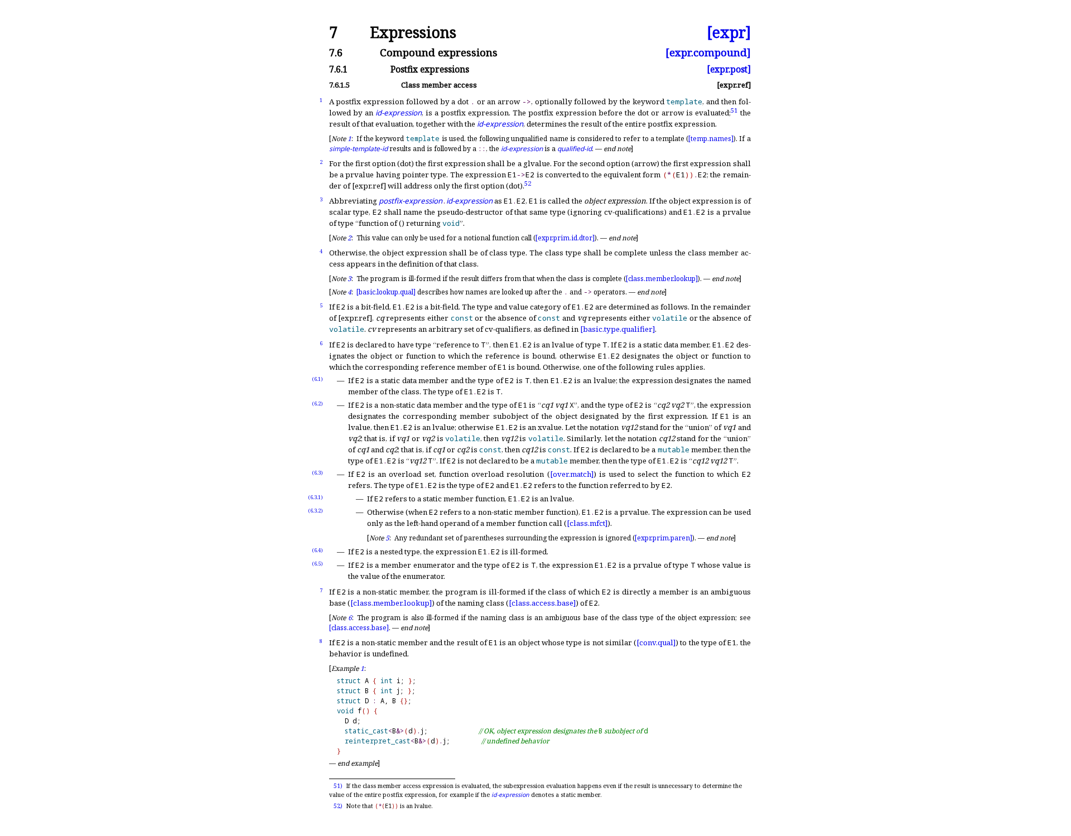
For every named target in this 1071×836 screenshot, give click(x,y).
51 (734, 109)
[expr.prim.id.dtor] (565, 238)
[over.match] (572, 474)
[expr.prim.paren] (663, 538)
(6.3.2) (315, 510)
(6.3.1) (315, 497)
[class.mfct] (587, 523)
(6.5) (317, 563)
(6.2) (317, 403)
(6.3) (317, 472)
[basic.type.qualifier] (617, 329)
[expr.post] (729, 69)
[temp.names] (711, 138)
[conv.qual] (656, 642)
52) (338, 806)
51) (338, 786)
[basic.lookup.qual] (386, 292)
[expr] (729, 32)
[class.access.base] (542, 603)
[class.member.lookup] (662, 278)
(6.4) (317, 550)
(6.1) (317, 379)
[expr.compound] (708, 52)
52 (527, 182)
